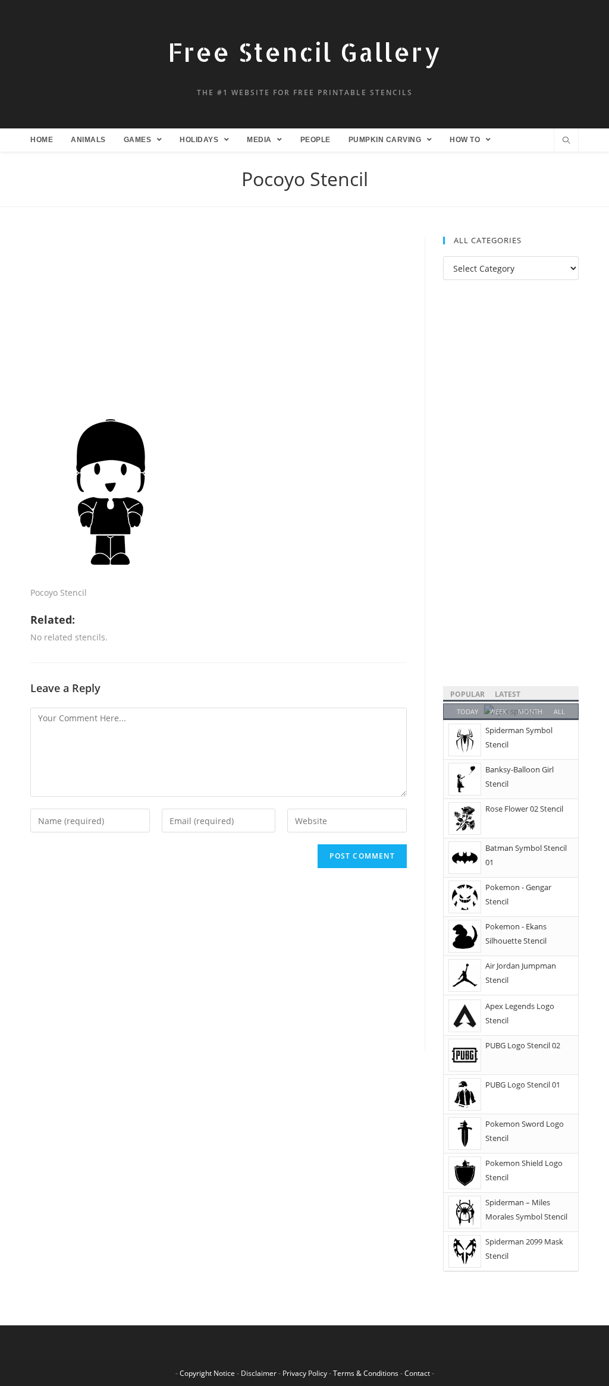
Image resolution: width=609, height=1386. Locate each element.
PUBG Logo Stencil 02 (522, 1045)
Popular (467, 694)
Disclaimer (259, 1373)
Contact (417, 1373)
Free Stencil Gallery (304, 52)
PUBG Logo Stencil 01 (522, 1084)
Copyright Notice (207, 1373)
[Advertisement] (218, 324)
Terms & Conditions (365, 1373)
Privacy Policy (304, 1373)
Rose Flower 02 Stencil (524, 808)
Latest (507, 694)
